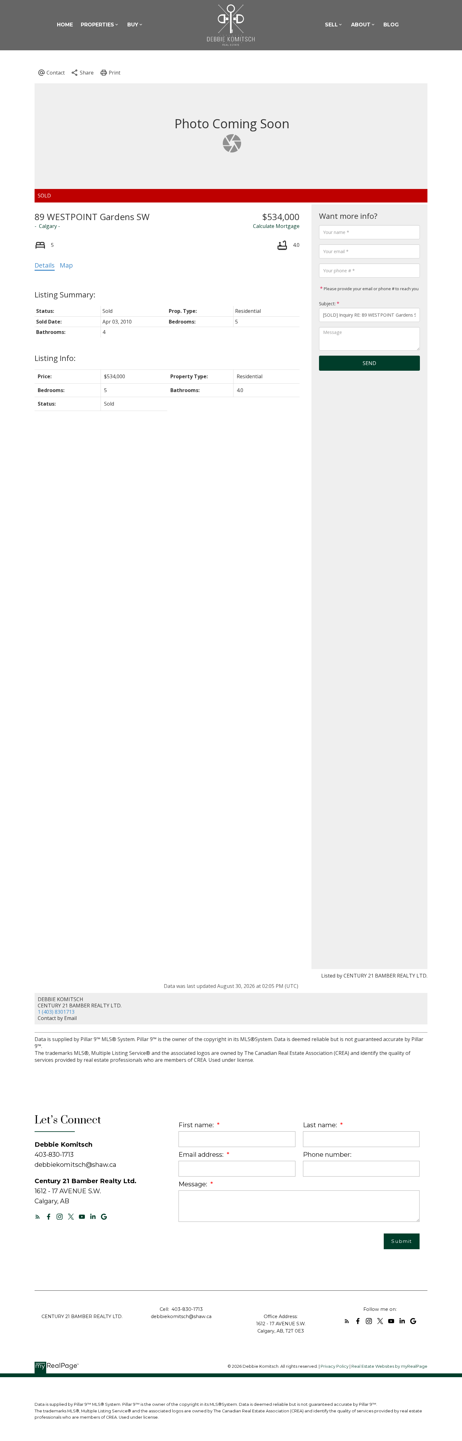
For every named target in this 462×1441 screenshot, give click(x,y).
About (361, 25)
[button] (38, 1217)
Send (369, 363)
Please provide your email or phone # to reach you (371, 288)
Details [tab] (45, 265)
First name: (197, 1125)
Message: (194, 1184)
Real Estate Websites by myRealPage (389, 1366)
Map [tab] (66, 265)
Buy (132, 25)
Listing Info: (55, 358)
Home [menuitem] (65, 25)
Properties (97, 25)
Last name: (320, 1125)
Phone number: (327, 1154)
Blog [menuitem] (391, 25)
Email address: (202, 1154)
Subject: (327, 304)
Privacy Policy (335, 1366)
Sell (331, 25)
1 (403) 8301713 (56, 1011)
